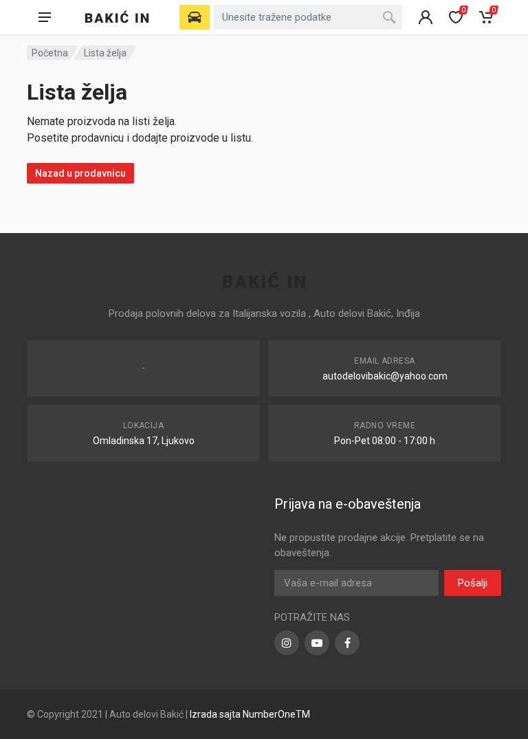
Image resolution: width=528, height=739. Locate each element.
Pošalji (472, 583)
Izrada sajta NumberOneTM (250, 714)
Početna (50, 52)
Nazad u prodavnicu (80, 173)
